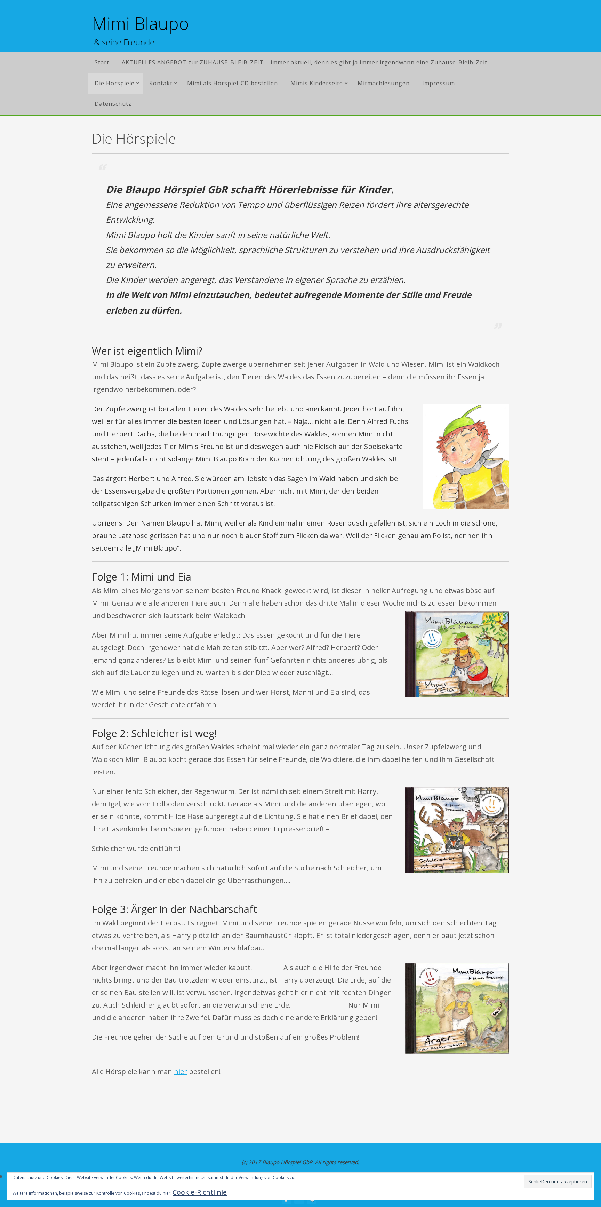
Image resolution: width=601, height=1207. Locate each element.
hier (180, 1071)
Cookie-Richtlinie (200, 1192)
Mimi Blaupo (140, 23)
